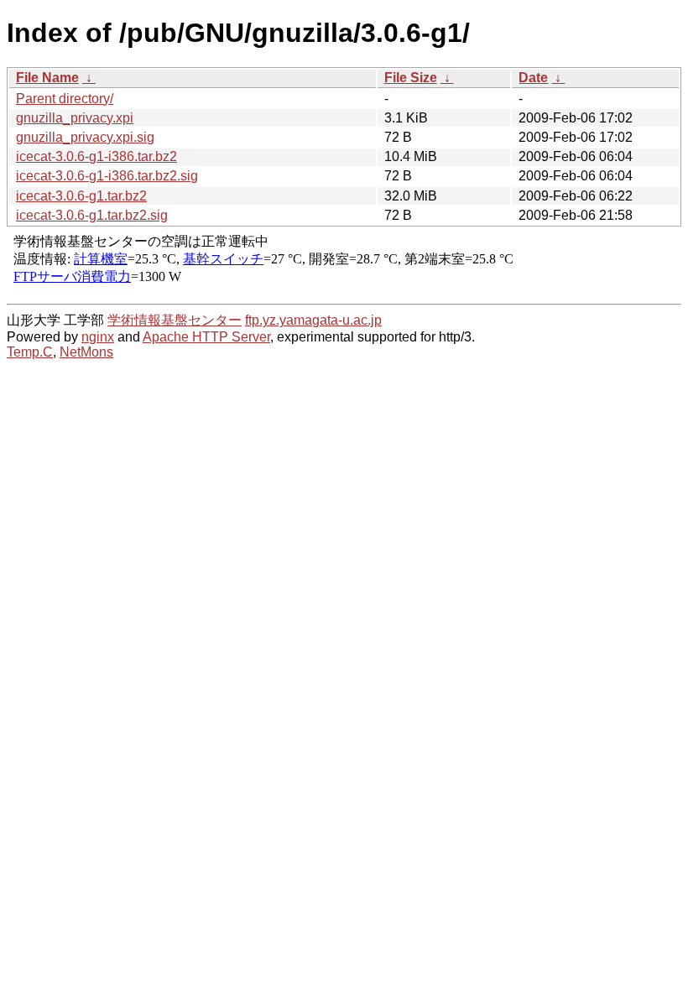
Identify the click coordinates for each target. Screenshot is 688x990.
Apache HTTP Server (206, 337)
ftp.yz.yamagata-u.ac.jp (313, 320)
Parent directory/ (64, 98)
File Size (410, 77)
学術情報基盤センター (174, 320)
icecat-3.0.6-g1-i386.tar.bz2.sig (107, 176)
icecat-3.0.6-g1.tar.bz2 (81, 196)
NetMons (86, 352)
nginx (97, 337)
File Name (47, 77)
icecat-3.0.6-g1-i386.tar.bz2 (96, 156)
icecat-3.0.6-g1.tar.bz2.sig (92, 215)
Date (533, 77)
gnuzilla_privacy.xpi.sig (85, 137)
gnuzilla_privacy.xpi (74, 118)
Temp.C (30, 352)
